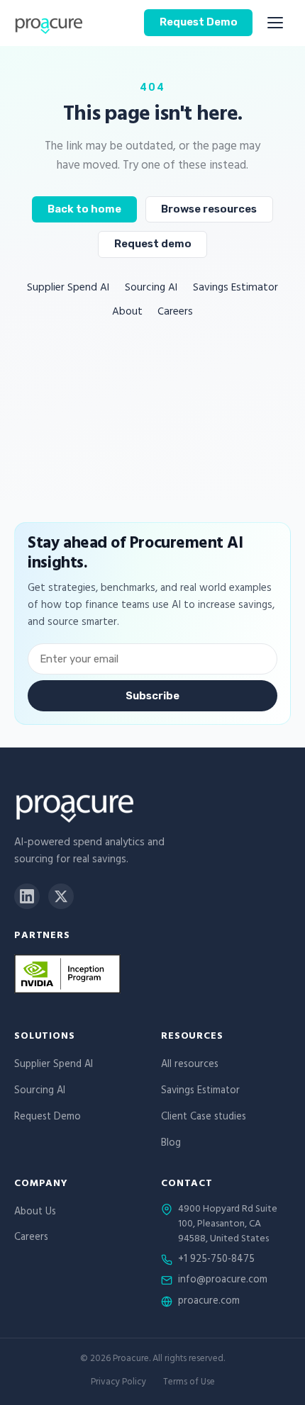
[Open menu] (275, 22)
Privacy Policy (118, 1383)
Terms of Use (189, 1383)
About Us (35, 1212)
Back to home (84, 209)
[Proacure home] (48, 23)
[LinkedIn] (27, 896)
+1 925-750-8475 (216, 1260)
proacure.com (209, 1302)
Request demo (153, 243)
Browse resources (209, 209)
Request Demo (199, 22)
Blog (171, 1143)
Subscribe (152, 695)
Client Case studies (203, 1117)
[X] (61, 896)
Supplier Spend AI (68, 288)
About (127, 313)
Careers (175, 313)
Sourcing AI (151, 288)
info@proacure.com (222, 1281)
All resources (189, 1065)
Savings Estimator (235, 288)
